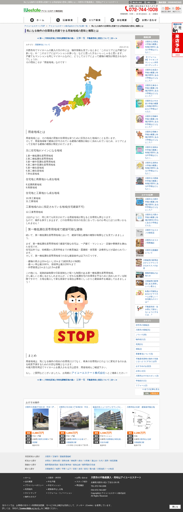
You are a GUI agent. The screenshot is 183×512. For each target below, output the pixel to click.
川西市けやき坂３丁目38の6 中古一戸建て (77, 407)
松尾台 (119, 439)
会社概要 (28, 481)
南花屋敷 (114, 461)
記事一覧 (81, 38)
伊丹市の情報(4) (142, 325)
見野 (106, 461)
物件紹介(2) (140, 339)
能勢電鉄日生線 (88, 465)
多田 (80, 469)
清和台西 (56, 461)
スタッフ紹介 (81, 481)
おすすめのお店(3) (143, 366)
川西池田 (101, 469)
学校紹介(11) (141, 381)
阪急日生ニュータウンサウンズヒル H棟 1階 (112, 407)
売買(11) (139, 344)
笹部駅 (34, 442)
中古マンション (54, 485)
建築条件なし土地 (55, 489)
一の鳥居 (110, 469)
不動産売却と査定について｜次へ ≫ (102, 38)
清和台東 (65, 461)
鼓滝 (86, 469)
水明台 (48, 461)
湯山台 (94, 461)
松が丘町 (147, 439)
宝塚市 (55, 456)
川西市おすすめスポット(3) (147, 376)
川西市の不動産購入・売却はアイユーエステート (116, 477)
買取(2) (139, 349)
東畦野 (74, 461)
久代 (101, 461)
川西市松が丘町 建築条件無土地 (141, 407)
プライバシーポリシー (34, 485)
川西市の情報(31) (143, 330)
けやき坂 (79, 439)
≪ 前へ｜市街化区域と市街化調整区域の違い (56, 38)
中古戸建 (51, 481)
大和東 (45, 439)
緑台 (80, 461)
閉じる (175, 507)
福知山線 (76, 465)
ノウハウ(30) (141, 335)
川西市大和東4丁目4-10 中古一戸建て (41, 407)
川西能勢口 (49, 469)
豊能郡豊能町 (65, 456)
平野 (63, 469)
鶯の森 (92, 469)
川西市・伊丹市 (54, 478)
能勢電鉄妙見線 (51, 465)
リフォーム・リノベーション (60, 493)
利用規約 (28, 489)
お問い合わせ (81, 478)
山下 (69, 469)
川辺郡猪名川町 (111, 439)
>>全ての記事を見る (150, 389)
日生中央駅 (104, 442)
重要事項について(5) (144, 354)
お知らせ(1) (140, 371)
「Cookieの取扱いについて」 (29, 508)
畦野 (58, 469)
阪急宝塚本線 (65, 465)
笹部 (75, 469)
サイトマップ (30, 493)
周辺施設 (80, 485)
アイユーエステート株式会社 (88, 372)
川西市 (40, 439)
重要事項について (42, 45)
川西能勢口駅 (71, 442)
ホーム (28, 478)
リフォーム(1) (141, 385)
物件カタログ (30, 497)
